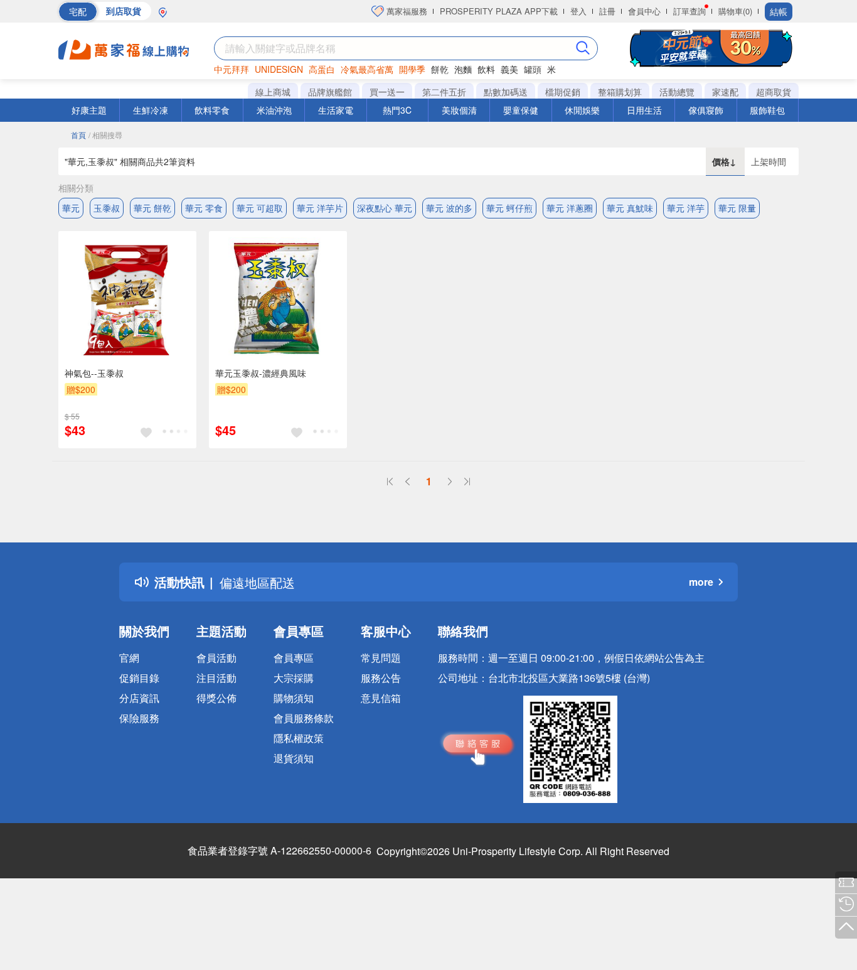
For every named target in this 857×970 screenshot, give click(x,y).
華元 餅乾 (152, 208)
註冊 (607, 11)
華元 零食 (204, 208)
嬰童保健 (520, 110)
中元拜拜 (231, 69)
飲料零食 (212, 110)
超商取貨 (773, 91)
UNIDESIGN (279, 69)
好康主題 (89, 110)
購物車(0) (735, 11)
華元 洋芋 (686, 208)
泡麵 (463, 69)
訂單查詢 (689, 11)
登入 (578, 11)
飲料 (486, 69)
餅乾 (440, 69)
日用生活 (644, 110)
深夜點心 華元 (384, 208)
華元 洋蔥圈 (569, 208)
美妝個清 (459, 110)
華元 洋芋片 (320, 208)
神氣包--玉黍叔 (94, 373)
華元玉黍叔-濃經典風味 (260, 373)
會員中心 (644, 11)
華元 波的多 (449, 208)
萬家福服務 (405, 11)
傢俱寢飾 (705, 110)
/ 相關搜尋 (105, 134)
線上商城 (272, 91)
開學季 (412, 69)
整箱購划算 (620, 91)
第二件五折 (444, 91)
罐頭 (532, 69)
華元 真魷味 (630, 208)
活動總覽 (677, 91)
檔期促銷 (562, 91)
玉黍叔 (106, 208)
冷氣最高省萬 (367, 69)
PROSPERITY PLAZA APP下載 (499, 11)
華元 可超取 (260, 208)
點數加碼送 (506, 91)
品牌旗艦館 (330, 91)
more (701, 581)
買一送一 (387, 91)
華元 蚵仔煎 (509, 208)
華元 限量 (737, 208)
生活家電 (335, 110)
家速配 (725, 91)
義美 (509, 69)
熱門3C (397, 110)
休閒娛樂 (582, 110)
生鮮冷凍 (150, 110)
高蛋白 (322, 69)
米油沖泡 (274, 110)
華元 (71, 208)
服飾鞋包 (767, 110)
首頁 (78, 134)
